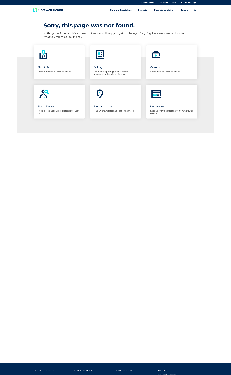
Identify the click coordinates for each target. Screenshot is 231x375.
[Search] (195, 10)
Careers (184, 10)
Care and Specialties (121, 10)
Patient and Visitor (164, 10)
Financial (143, 10)
